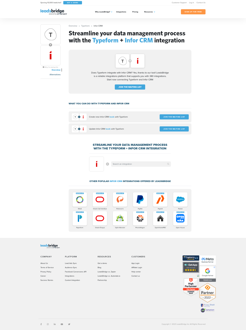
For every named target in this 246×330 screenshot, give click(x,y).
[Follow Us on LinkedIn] (55, 324)
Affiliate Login (136, 267)
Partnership (102, 280)
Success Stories (46, 280)
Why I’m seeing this (51, 67)
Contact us (135, 276)
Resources (148, 12)
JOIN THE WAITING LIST (130, 86)
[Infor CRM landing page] (50, 55)
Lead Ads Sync (71, 263)
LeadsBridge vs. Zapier (107, 271)
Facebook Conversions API (75, 271)
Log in (191, 2)
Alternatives (55, 74)
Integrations (121, 12)
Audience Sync (71, 267)
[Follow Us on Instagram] (48, 324)
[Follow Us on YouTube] (62, 324)
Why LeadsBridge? (102, 12)
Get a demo (102, 263)
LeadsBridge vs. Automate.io (109, 276)
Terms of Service (47, 267)
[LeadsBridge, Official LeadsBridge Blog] (53, 11)
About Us (44, 263)
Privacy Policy (45, 271)
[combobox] (141, 164)
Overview (56, 69)
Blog (99, 267)
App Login (135, 263)
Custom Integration (72, 280)
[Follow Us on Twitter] (69, 324)
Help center (136, 271)
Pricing (135, 12)
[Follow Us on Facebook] (41, 324)
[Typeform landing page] (50, 34)
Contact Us (201, 2)
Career (43, 276)
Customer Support (179, 2)
